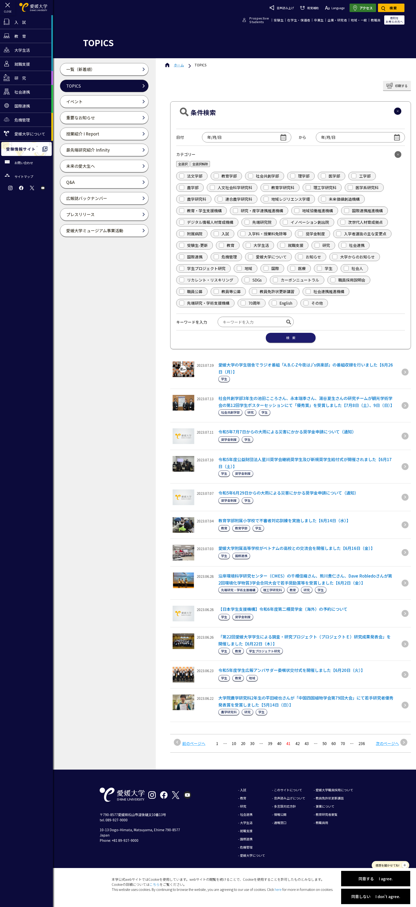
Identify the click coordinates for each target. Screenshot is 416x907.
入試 (225, 234)
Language (338, 8)
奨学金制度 (315, 234)
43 (307, 743)
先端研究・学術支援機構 (208, 303)
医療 (302, 268)
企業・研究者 (337, 20)
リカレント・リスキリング (210, 280)
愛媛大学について (271, 257)
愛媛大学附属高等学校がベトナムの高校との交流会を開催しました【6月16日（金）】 (296, 548)
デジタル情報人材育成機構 (210, 222)
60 (334, 743)
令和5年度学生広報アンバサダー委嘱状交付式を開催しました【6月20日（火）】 (291, 670)
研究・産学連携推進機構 (262, 210)
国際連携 (194, 257)
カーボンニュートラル (300, 280)
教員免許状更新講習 (277, 291)
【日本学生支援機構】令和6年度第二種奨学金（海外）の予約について (282, 609)
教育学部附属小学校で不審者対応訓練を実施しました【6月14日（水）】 (284, 520)
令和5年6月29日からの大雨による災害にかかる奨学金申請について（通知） (288, 493)
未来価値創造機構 (344, 199)
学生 (328, 268)
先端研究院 (262, 222)
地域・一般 (359, 20)
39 (270, 743)
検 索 (290, 337)
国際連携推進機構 (367, 210)
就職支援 (295, 245)
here (278, 889)
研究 (326, 245)
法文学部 (194, 176)
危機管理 (229, 257)
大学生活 (261, 245)
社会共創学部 (267, 176)
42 (297, 743)
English (286, 303)
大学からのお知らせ (357, 257)
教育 (230, 245)
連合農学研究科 (238, 199)
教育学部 (229, 176)
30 (252, 743)
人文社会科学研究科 (235, 187)
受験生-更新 (197, 245)
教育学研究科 (282, 187)
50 (324, 743)
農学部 (193, 187)
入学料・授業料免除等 (267, 234)
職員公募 (194, 291)
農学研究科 (196, 199)
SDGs (257, 280)
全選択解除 (200, 164)
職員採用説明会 (351, 280)
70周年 (254, 303)
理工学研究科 (325, 187)
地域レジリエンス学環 (290, 199)
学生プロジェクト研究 (206, 268)
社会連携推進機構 (328, 291)
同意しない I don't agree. (375, 896)
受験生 (279, 20)
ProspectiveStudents (259, 20)
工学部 (365, 176)
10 (234, 743)
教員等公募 (231, 291)
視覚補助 (312, 8)
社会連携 (356, 245)
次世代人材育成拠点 (365, 222)
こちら (155, 884)
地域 (248, 268)
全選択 (183, 164)
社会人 (357, 268)
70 (343, 743)
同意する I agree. (375, 878)
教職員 (376, 20)
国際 (275, 268)
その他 (317, 303)
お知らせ (313, 257)
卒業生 (319, 20)
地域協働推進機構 (317, 210)
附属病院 (194, 234)
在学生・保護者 (298, 20)
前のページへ (193, 743)
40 (279, 743)
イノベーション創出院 (310, 222)
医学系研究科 (367, 187)
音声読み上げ (285, 8)
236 (361, 743)
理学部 (304, 176)
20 (243, 743)
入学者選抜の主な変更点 (365, 234)
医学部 (334, 176)
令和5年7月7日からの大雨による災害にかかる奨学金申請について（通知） (287, 432)
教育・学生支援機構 (204, 210)
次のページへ (387, 743)
